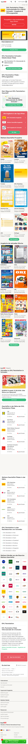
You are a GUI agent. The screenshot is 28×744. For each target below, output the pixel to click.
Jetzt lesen (14, 399)
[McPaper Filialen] (24, 561)
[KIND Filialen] (4, 579)
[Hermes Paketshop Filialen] (11, 597)
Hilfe (2, 732)
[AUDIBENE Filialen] (11, 591)
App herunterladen (5, 716)
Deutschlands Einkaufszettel (7, 712)
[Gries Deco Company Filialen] (11, 561)
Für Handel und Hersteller (6, 685)
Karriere (2, 687)
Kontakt (16, 734)
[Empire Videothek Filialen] (17, 567)
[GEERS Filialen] (4, 602)
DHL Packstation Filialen (7, 672)
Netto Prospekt (4, 704)
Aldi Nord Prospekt (5, 702)
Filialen (13, 668)
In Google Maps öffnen (14, 105)
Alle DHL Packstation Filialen (14, 68)
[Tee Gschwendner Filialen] (17, 579)
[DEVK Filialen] (4, 617)
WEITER (14, 24)
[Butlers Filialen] (11, 573)
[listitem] (7, 151)
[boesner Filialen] (24, 591)
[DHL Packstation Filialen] (4, 612)
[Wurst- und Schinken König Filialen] (24, 585)
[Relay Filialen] (11, 585)
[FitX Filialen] (24, 612)
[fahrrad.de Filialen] (11, 612)
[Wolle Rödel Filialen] (17, 561)
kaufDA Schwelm (6, 668)
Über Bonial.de (4, 683)
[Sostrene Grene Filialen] (17, 612)
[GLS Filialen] (24, 597)
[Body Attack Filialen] (17, 602)
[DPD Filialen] (11, 617)
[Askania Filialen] (17, 573)
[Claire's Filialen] (24, 573)
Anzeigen (24, 4)
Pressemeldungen (5, 718)
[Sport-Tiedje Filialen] (4, 607)
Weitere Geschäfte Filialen (8, 670)
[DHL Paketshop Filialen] (24, 607)
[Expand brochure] (14, 35)
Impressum (16, 732)
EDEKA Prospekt (4, 692)
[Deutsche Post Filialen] (4, 591)
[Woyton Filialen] (11, 579)
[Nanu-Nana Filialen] (24, 602)
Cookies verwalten (18, 736)
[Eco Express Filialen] (17, 585)
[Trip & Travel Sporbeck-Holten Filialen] (4, 585)
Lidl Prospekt (3, 706)
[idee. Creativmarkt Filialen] (17, 617)
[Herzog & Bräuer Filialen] (11, 607)
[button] (14, 41)
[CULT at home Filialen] (24, 567)
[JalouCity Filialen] (4, 573)
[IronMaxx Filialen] (11, 602)
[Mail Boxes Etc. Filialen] (4, 597)
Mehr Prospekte (14, 239)
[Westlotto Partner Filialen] (17, 591)
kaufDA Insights (4, 714)
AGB (2, 736)
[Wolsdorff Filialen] (17, 607)
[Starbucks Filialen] (4, 567)
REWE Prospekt (4, 696)
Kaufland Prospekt (5, 694)
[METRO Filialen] (4, 561)
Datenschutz (3, 734)
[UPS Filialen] (17, 597)
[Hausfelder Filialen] (24, 579)
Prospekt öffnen (14, 49)
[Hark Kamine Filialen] (11, 567)
